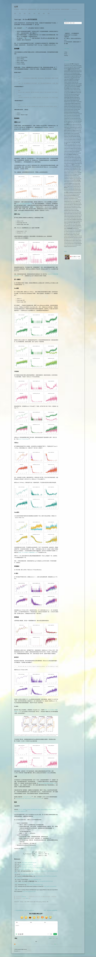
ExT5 (81, 113)
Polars (75, 178)
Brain (70, 74)
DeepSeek (66, 101)
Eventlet (79, 113)
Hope (68, 130)
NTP (67, 166)
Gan (80, 124)
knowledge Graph (76, 243)
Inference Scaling (67, 134)
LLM (32, 901)
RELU (69, 190)
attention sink (78, 240)
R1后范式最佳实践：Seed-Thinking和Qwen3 (24, 910)
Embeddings (70, 112)
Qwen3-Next (68, 189)
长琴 (16, 7)
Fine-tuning (71, 118)
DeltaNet (66, 103)
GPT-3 (76, 122)
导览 (20, 13)
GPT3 (78, 122)
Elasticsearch (70, 110)
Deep (79, 98)
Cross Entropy (71, 91)
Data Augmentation (75, 94)
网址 (45, 922)
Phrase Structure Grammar (71, 177)
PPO (72, 174)
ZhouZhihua (67, 240)
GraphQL (78, 127)
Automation (66, 70)
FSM (74, 115)
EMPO (74, 107)
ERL (76, 107)
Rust (77, 201)
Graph (76, 127)
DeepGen (65, 100)
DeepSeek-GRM (70, 101)
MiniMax (67, 160)
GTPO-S (78, 124)
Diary (72, 103)
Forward (69, 119)
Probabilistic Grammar (71, 184)
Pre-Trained (78, 181)
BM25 (76, 70)
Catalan (65, 79)
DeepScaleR (77, 100)
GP (70, 122)
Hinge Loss (65, 130)
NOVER (65, 166)
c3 (55, 67)
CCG (70, 76)
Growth (68, 128)
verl (23, 38)
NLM (70, 165)
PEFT (80, 172)
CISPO (76, 76)
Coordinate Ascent (75, 89)
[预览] (22, 934)
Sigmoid (65, 213)
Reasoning (66, 195)
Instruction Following (76, 136)
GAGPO (76, 121)
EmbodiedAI (66, 113)
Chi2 (74, 79)
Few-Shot (75, 116)
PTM (73, 174)
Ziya (71, 240)
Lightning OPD (66, 148)
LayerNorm (74, 145)
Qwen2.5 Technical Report (23, 439)
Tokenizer (65, 228)
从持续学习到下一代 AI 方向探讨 (70, 35)
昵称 (17, 922)
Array (65, 68)
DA (68, 92)
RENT (71, 190)
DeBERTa (68, 98)
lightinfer (80, 243)
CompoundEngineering (67, 83)
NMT (77, 165)
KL (80, 139)
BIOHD (73, 70)
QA (68, 187)
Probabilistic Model (77, 184)
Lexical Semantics (78, 145)
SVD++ (72, 204)
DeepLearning (72, 100)
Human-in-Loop (78, 130)
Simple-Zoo (76, 213)
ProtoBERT (71, 186)
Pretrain (76, 183)
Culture (66, 92)
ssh (71, 246)
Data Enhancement (69, 95)
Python (66, 187)
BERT (69, 70)
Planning (71, 178)
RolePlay (68, 201)
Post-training (39, 901)
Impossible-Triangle (67, 133)
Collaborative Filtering (71, 82)
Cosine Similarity (66, 91)
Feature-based (72, 116)
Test (64, 225)
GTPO (76, 124)
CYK (71, 77)
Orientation (72, 172)
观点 (39, 13)
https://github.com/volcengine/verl (26, 864)
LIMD (74, 142)
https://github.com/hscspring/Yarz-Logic (35, 884)
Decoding (76, 98)
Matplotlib (73, 157)
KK (21, 67)
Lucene (74, 151)
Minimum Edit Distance (72, 160)
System (65, 222)
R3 (78, 189)
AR (67, 65)
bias (80, 240)
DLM (80, 92)
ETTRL (80, 107)
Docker (75, 104)
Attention (69, 68)
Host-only (70, 130)
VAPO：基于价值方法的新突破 (51, 910)
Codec (77, 80)
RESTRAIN (74, 190)
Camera (76, 77)
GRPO (28, 901)
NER (67, 165)
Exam (65, 115)
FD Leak (68, 115)
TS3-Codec (78, 222)
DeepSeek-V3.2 (75, 101)
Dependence (69, 103)
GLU (66, 122)
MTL (65, 154)
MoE (80, 160)
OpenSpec (69, 172)
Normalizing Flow (66, 168)
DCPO (76, 92)
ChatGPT (71, 79)
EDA (69, 107)
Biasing (73, 73)
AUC (69, 65)
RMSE (75, 192)
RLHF (69, 192)
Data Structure (70, 97)
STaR (70, 204)
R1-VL (34, 207)
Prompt (68, 186)
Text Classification (68, 225)
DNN (65, 94)
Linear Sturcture (75, 148)
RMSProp (77, 192)
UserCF (74, 231)
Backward (69, 71)
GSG (71, 124)
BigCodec (76, 73)
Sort (67, 216)
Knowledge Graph (67, 142)
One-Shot (74, 169)
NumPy (71, 168)
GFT (64, 122)
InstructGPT (71, 136)
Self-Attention (69, 207)
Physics (68, 178)
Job (69, 139)
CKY (78, 76)
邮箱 (31, 922)
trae (73, 246)
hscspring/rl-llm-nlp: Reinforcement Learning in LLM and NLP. (29, 798)
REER (67, 190)
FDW (70, 115)
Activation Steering (78, 65)
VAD (76, 231)
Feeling (21, 901)
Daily (69, 94)
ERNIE (78, 107)
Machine (67, 154)
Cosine (79, 89)
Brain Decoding (73, 74)
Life (79, 147)
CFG (74, 76)
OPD (65, 169)
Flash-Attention (76, 118)
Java (67, 139)
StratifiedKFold (74, 219)
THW (71, 222)
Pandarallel (65, 175)
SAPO (79, 201)
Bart (77, 71)
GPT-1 (72, 122)
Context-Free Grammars (72, 86)
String (81, 219)
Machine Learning (72, 154)
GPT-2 (74, 122)
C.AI (65, 76)
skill (69, 246)
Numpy (75, 168)
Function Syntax (77, 119)
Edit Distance (75, 109)
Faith (76, 115)
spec (70, 246)
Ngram (78, 166)
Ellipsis (77, 110)
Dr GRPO (68, 106)
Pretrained (78, 183)
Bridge (77, 74)
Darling (71, 94)
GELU (81, 121)
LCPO (72, 142)
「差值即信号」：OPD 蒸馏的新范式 (71, 33)
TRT (76, 222)
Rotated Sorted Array (73, 201)
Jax (68, 139)
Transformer (69, 228)
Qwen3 (65, 189)
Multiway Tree (80, 163)
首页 (15, 13)
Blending (68, 74)
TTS (67, 223)
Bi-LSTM (70, 73)
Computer (80, 83)
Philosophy (66, 177)
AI (25, 901)
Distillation (69, 104)
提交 (55, 934)
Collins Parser (76, 82)
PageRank (75, 174)
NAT (64, 165)
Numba (73, 168)
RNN (80, 192)
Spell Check (76, 216)
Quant (70, 187)
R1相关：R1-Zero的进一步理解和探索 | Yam (27, 552)
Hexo (19, 951)
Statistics (65, 219)
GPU (80, 122)
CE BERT (72, 76)
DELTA (78, 92)
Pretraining (66, 184)
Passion (75, 175)
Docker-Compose (78, 104)
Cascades (78, 77)
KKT (79, 139)
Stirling (68, 219)
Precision (73, 183)
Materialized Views (67, 157)
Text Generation (73, 225)
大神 (34, 13)
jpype (71, 243)
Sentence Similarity (71, 210)
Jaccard (65, 139)
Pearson (78, 175)
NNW (79, 165)
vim (74, 246)
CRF (67, 77)
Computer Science (67, 85)
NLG (69, 165)
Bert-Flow (67, 73)
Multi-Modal (69, 163)
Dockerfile (65, 106)
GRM (65, 124)
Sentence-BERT (76, 210)
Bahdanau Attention (74, 71)
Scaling (77, 204)
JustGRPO (73, 139)
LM (75, 144)
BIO (71, 70)
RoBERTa (65, 201)
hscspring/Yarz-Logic (27, 796)
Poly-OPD (77, 178)
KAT (77, 139)
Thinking (66, 55)
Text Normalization (78, 225)
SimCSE (68, 213)
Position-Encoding (66, 180)
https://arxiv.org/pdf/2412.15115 (35, 879)
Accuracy (71, 65)
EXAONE (68, 109)
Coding (65, 52)
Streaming (78, 219)
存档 (48, 13)
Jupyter (71, 139)
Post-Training (72, 180)
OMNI (79, 168)
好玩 (29, 13)
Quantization (73, 187)
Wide (74, 237)
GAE (74, 121)
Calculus (73, 77)
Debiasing (71, 98)
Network (75, 166)
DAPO (72, 92)
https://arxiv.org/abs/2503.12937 (27, 874)
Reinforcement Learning (67, 198)
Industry (78, 133)
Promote (65, 186)
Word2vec (76, 237)
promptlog (65, 246)
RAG (80, 189)
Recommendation (72, 195)
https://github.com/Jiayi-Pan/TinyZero (29, 866)
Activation (74, 65)
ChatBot (67, 79)
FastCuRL (78, 115)
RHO (80, 190)
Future (72, 121)
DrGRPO (74, 106)
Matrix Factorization (78, 157)
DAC (69, 92)
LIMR (79, 142)
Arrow (67, 68)
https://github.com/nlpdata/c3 (25, 869)
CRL (68, 77)
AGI (70, 64)
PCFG (78, 172)
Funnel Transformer (68, 121)
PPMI (70, 174)
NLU (75, 165)
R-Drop (72, 189)
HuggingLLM (74, 130)
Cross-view (79, 91)
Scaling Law (80, 204)
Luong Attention (77, 151)
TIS (72, 222)
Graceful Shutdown (67, 127)
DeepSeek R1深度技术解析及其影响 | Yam (47, 783)
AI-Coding (75, 64)
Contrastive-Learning (70, 89)
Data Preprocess (74, 95)
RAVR (65, 190)
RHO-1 (65, 192)
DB (74, 92)
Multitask (76, 163)
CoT (75, 80)
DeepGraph (68, 100)
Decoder (74, 98)
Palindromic (79, 174)
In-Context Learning (73, 133)
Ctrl (64, 92)
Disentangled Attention (77, 103)
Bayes (79, 71)
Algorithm (80, 67)
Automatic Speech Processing (75, 68)
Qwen (79, 187)
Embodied (73, 112)
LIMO (77, 142)
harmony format (67, 243)
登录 (51, 934)
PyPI (80, 186)
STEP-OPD (67, 204)
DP (66, 94)
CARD (68, 76)
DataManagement (77, 97)
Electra (73, 110)
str (72, 246)
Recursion (77, 195)
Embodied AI (77, 112)
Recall (69, 195)
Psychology (77, 186)
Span (69, 216)
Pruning (74, 186)
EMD (72, 107)
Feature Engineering (67, 116)
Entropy (72, 113)
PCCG (76, 172)
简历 (25, 13)
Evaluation (75, 113)
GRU (70, 124)
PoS (73, 178)
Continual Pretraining (72, 88)
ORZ (68, 169)
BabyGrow (80, 70)
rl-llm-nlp (24, 896)
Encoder (70, 113)
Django (72, 104)
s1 (67, 246)
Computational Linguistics (75, 83)
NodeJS (80, 166)
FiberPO (68, 118)
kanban (73, 243)
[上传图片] (20, 934)
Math (70, 157)
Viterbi (75, 234)
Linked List (79, 148)
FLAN (72, 115)
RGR (78, 190)
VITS (80, 231)
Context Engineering (78, 85)
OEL (77, 168)
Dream (77, 106)
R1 (73, 189)
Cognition (65, 82)
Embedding (66, 112)
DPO (67, 94)
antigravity (73, 240)
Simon (74, 213)
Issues (27, 898)
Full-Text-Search (72, 119)
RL (47, 901)
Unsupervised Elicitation (69, 231)
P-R (74, 172)
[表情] (18, 934)
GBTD (79, 121)
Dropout (79, 106)
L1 (70, 142)
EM (70, 107)
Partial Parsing (72, 175)
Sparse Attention (72, 216)
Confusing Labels (72, 85)
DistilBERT (66, 104)
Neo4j (73, 166)
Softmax (65, 216)
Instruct (67, 136)
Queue (78, 187)
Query (76, 187)
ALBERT (65, 65)
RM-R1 (73, 192)
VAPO (78, 231)
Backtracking (66, 71)
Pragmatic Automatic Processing (71, 181)
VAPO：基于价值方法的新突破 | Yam (24, 203)
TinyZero (28, 38)
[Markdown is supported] (16, 934)
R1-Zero (44, 901)
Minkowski (77, 160)
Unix (65, 231)
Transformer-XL (75, 228)
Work (79, 237)
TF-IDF (69, 222)
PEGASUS (65, 174)
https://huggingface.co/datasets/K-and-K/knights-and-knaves (31, 867)
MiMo (65, 160)
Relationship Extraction (74, 198)
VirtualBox (68, 234)
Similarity (71, 213)
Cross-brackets (76, 91)
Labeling (65, 145)
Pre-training (69, 183)
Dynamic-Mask (66, 107)
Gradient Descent (72, 127)
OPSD (67, 169)
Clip (73, 80)
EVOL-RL (65, 109)
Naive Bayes (70, 166)
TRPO (74, 222)
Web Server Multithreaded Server (68, 237)
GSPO (74, 124)
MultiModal (72, 163)
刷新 (36, 941)
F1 (66, 115)
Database (65, 98)
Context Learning (66, 86)
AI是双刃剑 (66, 36)
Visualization (72, 234)
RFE (76, 190)
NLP (35, 901)
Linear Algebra (71, 148)
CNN (80, 76)
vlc (76, 246)
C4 (66, 76)
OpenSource (66, 172)
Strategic (70, 219)
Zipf (69, 240)
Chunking (76, 79)
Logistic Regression (69, 151)
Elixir (75, 110)
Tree (78, 228)
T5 (67, 222)
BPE (77, 70)
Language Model (69, 145)
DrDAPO (71, 106)
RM (71, 192)
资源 (44, 13)
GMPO (68, 122)
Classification (71, 80)
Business (79, 74)
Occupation (71, 169)
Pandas (68, 175)
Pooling (80, 178)
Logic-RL (24, 28)
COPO (65, 77)
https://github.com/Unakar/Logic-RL (29, 862)
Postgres (65, 181)
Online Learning (78, 169)
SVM (74, 204)
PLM (68, 174)
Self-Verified (73, 207)
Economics (71, 109)
